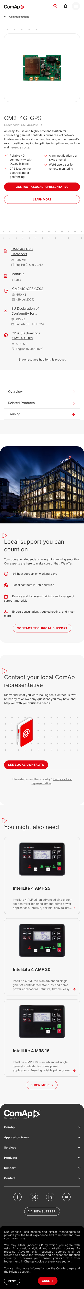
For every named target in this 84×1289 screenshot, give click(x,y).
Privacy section (19, 1271)
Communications (19, 16)
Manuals (17, 274)
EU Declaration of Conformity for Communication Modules (25, 311)
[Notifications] (66, 6)
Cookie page (65, 1268)
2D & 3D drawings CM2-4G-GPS (26, 335)
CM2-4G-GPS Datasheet (22, 251)
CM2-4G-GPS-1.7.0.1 (27, 289)
